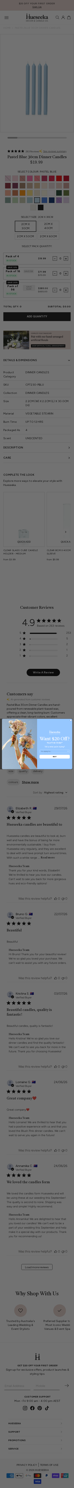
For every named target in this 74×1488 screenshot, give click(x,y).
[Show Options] (68, 751)
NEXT (54, 757)
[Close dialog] (71, 720)
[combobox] (54, 751)
